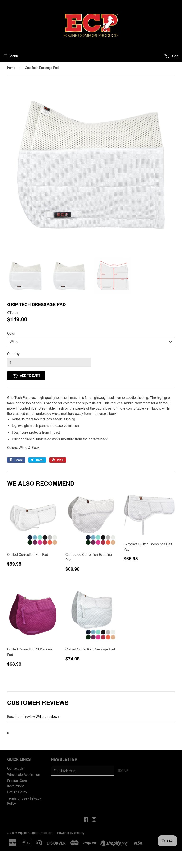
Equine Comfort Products (35, 832)
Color (11, 333)
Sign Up (122, 770)
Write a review (46, 716)
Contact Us (15, 768)
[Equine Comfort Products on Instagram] (94, 820)
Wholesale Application (23, 774)
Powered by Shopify (71, 832)
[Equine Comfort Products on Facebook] (85, 820)
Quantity (13, 353)
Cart (174, 55)
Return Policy (17, 792)
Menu (13, 55)
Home (11, 67)
